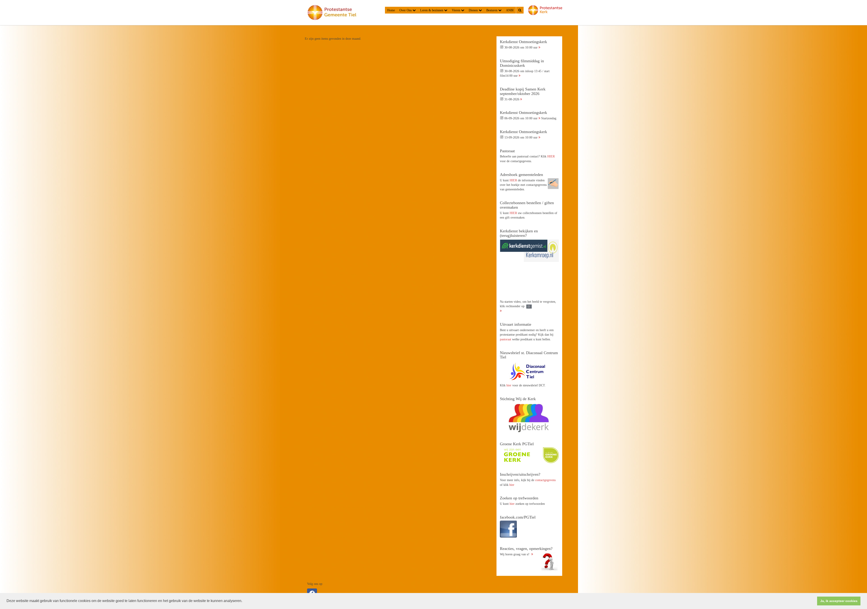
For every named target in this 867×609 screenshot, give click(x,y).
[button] (244, 601)
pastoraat (505, 339)
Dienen (474, 10)
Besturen (492, 10)
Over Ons (406, 10)
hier (508, 385)
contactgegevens (545, 480)
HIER (551, 156)
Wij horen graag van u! (526, 551)
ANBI (510, 10)
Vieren (456, 10)
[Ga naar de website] (529, 371)
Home (391, 10)
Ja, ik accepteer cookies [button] (839, 601)
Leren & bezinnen (432, 10)
